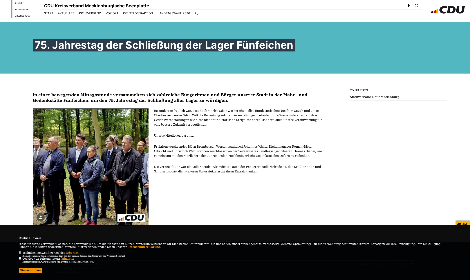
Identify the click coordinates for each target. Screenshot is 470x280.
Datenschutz (22, 15)
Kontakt (19, 3)
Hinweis (67, 258)
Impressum (21, 9)
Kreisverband (90, 13)
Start (48, 13)
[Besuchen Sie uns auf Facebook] (409, 6)
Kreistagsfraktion (138, 13)
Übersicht (74, 252)
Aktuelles (66, 13)
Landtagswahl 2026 (174, 13)
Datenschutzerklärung (143, 247)
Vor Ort (112, 13)
